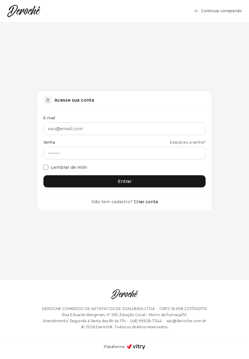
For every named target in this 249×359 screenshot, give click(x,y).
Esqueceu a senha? (188, 142)
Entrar (124, 181)
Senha (49, 142)
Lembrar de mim (69, 167)
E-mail (49, 118)
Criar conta (146, 201)
